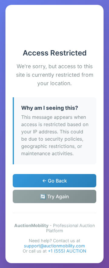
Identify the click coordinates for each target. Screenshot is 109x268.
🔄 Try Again (54, 196)
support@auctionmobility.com (54, 245)
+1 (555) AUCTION (67, 250)
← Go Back (54, 181)
